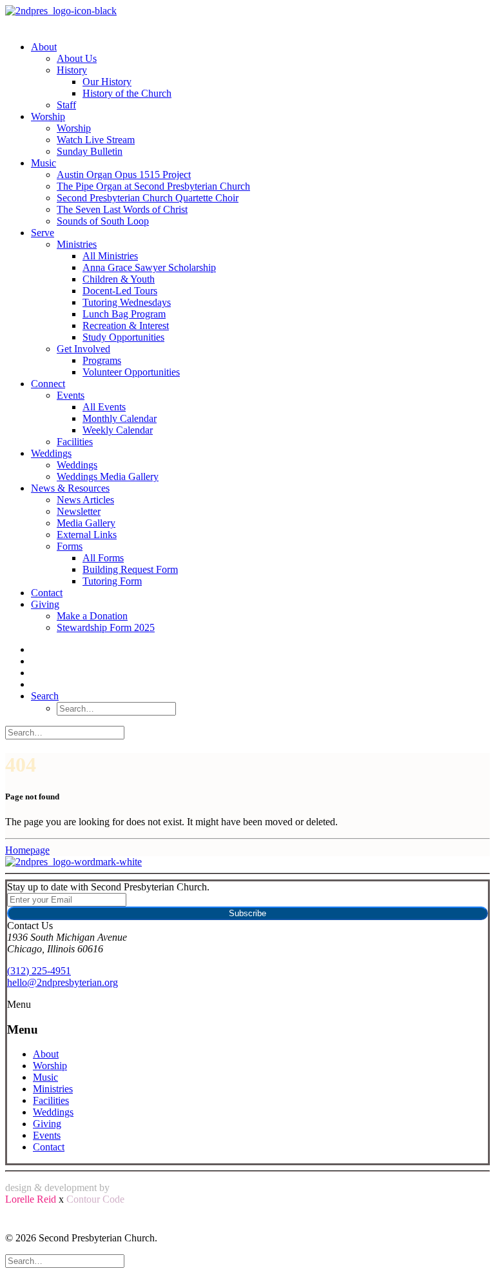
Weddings (51, 453)
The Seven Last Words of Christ (122, 209)
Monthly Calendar (119, 418)
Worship (48, 116)
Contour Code (95, 1199)
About (44, 46)
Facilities (75, 441)
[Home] (247, 862)
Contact (47, 592)
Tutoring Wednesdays (126, 302)
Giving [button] (45, 604)
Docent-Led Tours (119, 290)
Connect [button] (48, 383)
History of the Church (126, 93)
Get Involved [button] (83, 348)
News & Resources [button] (70, 488)
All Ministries (110, 255)
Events (70, 395)
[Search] (64, 732)
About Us (77, 58)
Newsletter (79, 511)
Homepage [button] (27, 850)
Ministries (77, 244)
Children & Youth (118, 279)
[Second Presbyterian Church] (247, 18)
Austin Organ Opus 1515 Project (124, 174)
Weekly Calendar (117, 430)
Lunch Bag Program (124, 313)
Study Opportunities (123, 337)
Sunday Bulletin (89, 151)
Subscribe (247, 913)
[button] (45, 695)
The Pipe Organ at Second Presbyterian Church (153, 186)
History (72, 70)
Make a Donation (92, 615)
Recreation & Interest (125, 325)
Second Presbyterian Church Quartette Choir (147, 197)
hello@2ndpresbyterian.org (62, 982)
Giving (47, 1123)
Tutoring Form (112, 581)
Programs (101, 360)
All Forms (103, 557)
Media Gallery (86, 522)
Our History (106, 81)
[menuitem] (251, 76)
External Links (87, 534)
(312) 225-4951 (39, 970)
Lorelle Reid (30, 1199)
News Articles (85, 499)
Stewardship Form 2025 (106, 627)
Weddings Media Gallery (108, 476)
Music (43, 162)
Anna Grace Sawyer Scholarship (149, 267)
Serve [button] (42, 232)
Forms (69, 546)
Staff (66, 104)
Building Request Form (130, 569)
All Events (104, 406)
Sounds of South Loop (103, 221)
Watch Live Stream (96, 139)
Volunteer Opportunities (131, 371)
